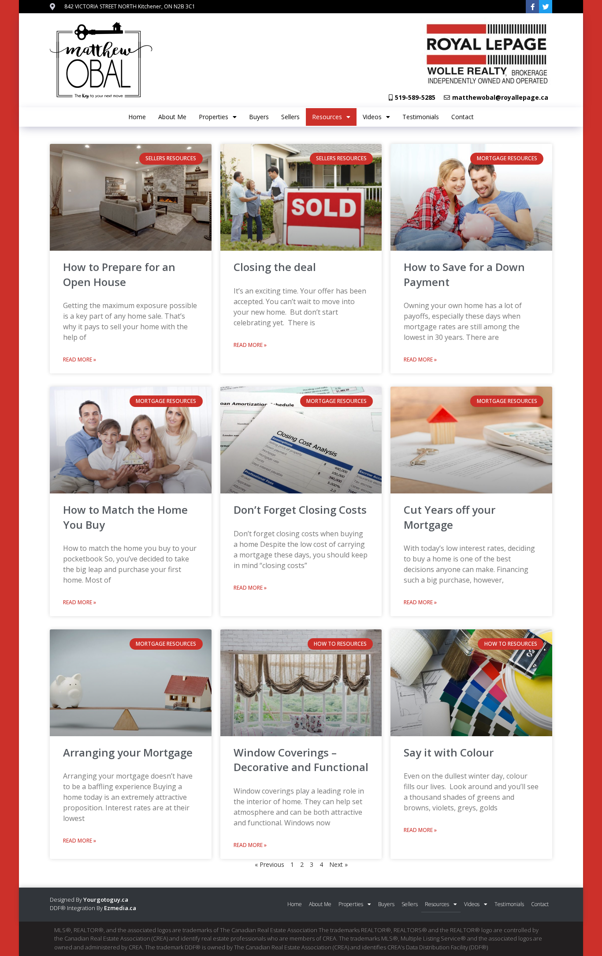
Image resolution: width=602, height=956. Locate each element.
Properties (213, 117)
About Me (172, 117)
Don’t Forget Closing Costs (300, 509)
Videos (372, 117)
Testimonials (420, 117)
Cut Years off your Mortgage (449, 517)
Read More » (79, 359)
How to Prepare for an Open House (119, 274)
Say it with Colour (449, 752)
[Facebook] (532, 6)
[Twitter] (545, 6)
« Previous (269, 864)
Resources (327, 117)
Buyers (259, 117)
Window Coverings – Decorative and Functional (301, 760)
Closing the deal (275, 267)
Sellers (290, 117)
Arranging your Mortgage (128, 752)
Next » (338, 864)
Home (137, 117)
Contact (462, 117)
